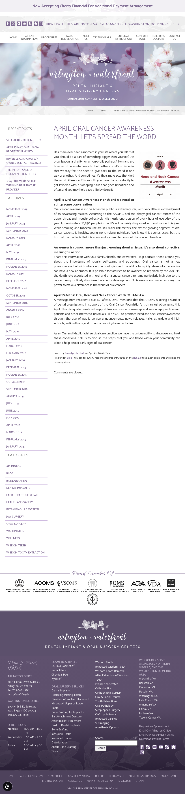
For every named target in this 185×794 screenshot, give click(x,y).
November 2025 (16, 209)
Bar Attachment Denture (66, 716)
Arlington (13, 466)
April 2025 (13, 216)
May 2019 (12, 252)
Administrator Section (100, 781)
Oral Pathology (104, 705)
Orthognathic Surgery (108, 692)
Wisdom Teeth (16, 545)
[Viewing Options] (7, 786)
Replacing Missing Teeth (66, 695)
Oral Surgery (16, 524)
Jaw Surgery (15, 516)
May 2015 (12, 418)
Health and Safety (19, 502)
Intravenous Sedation (22, 509)
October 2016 (15, 295)
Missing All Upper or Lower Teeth (67, 705)
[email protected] (75, 353)
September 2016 (17, 302)
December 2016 (16, 281)
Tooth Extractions (106, 701)
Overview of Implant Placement (70, 699)
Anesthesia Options (107, 727)
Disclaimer (125, 781)
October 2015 (15, 382)
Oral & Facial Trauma (108, 697)
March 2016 (14, 346)
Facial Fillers (58, 670)
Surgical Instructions (142, 776)
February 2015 (16, 439)
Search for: (116, 738)
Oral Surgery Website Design (84, 789)
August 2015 (15, 396)
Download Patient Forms (154, 739)
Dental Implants (18, 488)
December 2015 (16, 367)
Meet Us (99, 776)
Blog (103, 110)
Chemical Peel (59, 674)
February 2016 (16, 353)
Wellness (13, 538)
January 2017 (15, 274)
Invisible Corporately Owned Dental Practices (24, 160)
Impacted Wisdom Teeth (110, 666)
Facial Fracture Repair (22, 495)
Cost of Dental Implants (65, 725)
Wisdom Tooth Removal (109, 671)
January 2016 (15, 360)
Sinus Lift (57, 751)
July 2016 (12, 317)
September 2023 (17, 230)
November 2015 (16, 374)
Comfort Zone (169, 776)
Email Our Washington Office (156, 734)
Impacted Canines (106, 718)
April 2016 (13, 338)
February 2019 (16, 259)
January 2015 (15, 446)
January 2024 (15, 223)
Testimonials (102, 37)
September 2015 (16, 389)
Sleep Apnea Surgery (107, 710)
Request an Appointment (154, 726)
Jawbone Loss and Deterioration (62, 740)
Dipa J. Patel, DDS (59, 24)
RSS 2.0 (137, 358)
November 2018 (16, 266)
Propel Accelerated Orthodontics (106, 686)
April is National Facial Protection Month (23, 149)
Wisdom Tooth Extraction (25, 552)
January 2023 (15, 238)
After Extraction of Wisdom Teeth (111, 677)
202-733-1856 (168, 24)
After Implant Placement (66, 721)
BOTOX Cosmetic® (63, 666)
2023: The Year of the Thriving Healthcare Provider (21, 185)
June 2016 (12, 324)
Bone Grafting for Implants (67, 712)
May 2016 (12, 331)
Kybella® (56, 679)
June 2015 (12, 410)
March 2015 (14, 432)
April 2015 (13, 425)
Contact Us (75, 781)
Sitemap (140, 781)
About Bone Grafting (63, 747)
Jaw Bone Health (61, 734)
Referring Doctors (52, 781)
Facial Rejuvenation (78, 776)
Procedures (49, 37)
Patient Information (31, 776)
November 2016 (16, 288)
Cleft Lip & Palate (105, 714)
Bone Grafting (16, 480)
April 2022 (13, 245)
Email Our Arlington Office (155, 730)
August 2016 (15, 310)
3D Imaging (102, 723)
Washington (15, 531)
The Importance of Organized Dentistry (21, 172)
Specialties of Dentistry (23, 140)
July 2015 (12, 403)
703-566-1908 (110, 24)
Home (13, 37)
